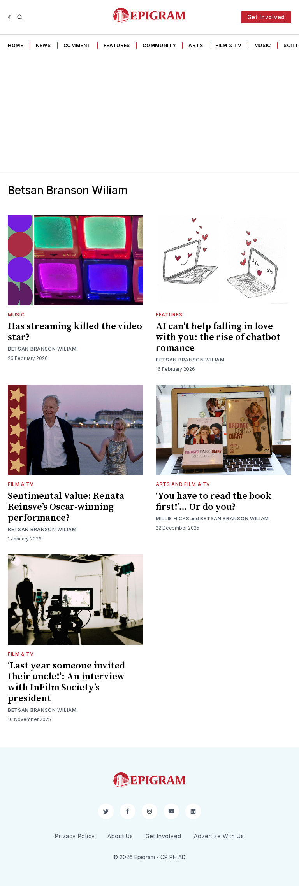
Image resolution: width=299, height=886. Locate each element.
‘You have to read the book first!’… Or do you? (213, 501)
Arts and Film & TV (183, 484)
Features (117, 45)
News (43, 45)
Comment (77, 45)
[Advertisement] (149, 113)
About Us (120, 836)
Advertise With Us (219, 836)
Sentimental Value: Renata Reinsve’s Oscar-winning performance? (66, 507)
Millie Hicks (172, 518)
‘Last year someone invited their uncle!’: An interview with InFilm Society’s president (66, 682)
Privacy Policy (75, 836)
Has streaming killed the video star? (75, 332)
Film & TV (228, 45)
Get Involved (266, 17)
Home (15, 45)
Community (159, 45)
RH (173, 857)
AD (182, 857)
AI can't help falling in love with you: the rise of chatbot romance (218, 337)
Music (262, 45)
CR (164, 857)
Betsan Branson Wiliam (42, 349)
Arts (195, 45)
